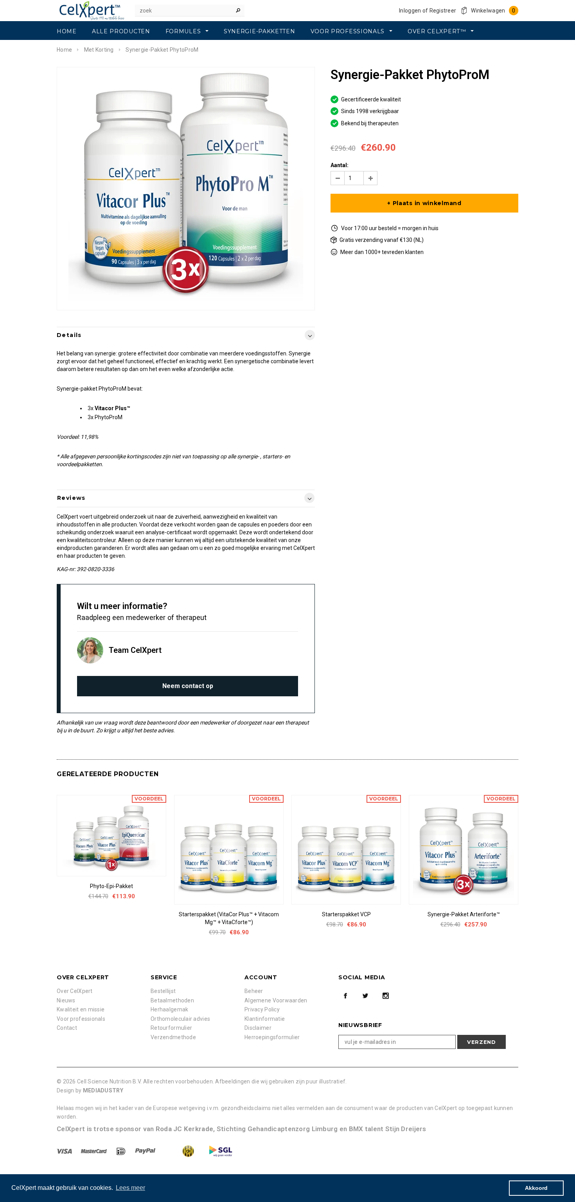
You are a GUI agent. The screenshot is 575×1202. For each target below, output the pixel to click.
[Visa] (65, 1151)
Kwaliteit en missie (80, 1009)
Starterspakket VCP (346, 914)
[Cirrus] (220, 1151)
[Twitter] (365, 996)
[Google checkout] (181, 1151)
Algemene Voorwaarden (275, 1000)
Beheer (253, 991)
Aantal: (340, 165)
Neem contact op (187, 686)
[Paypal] (146, 1151)
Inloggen (410, 10)
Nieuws (66, 1000)
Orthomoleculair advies (180, 1019)
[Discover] (121, 1151)
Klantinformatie (264, 1019)
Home (64, 50)
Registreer (442, 10)
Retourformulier (171, 1028)
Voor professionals (81, 1019)
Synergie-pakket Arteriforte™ (464, 914)
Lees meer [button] (130, 1187)
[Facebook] (345, 996)
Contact (67, 1028)
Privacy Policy (262, 1009)
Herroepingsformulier (272, 1037)
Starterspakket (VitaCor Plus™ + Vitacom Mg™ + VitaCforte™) (229, 918)
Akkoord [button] (536, 1188)
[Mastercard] (94, 1151)
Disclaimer (257, 1028)
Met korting (99, 50)
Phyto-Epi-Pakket (111, 886)
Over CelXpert (75, 991)
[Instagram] (386, 996)
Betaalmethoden (172, 1000)
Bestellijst (163, 991)
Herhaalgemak (169, 1009)
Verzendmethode (173, 1037)
